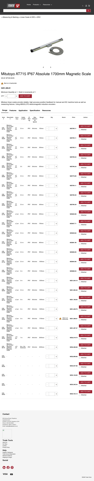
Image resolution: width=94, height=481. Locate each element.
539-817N (3, 261)
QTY (2, 96)
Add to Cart (86, 126)
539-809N (3, 204)
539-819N (3, 280)
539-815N (3, 242)
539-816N (3, 252)
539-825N (3, 328)
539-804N (3, 157)
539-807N (3, 185)
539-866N (3, 394)
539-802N (3, 138)
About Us (5, 442)
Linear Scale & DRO (27, 17)
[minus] (47, 128)
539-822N (3, 309)
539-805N (3, 166)
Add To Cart (25, 96)
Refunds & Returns (7, 455)
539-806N (3, 176)
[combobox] (44, 10)
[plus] (56, 128)
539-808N (3, 195)
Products (36, 4)
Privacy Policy (6, 447)
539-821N (3, 299)
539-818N (3, 271)
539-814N (3, 233)
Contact (4, 445)
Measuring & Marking (10, 17)
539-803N (3, 147)
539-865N (3, 384)
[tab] (4, 110)
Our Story (5, 444)
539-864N (3, 375)
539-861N (3, 347)
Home (29, 4)
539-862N (3, 356)
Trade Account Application (9, 454)
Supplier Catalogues (8, 452)
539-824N (3, 318)
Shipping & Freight (7, 457)
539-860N (3, 337)
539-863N (3, 366)
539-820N (3, 290)
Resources (46, 4)
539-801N (3, 128)
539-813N (3, 223)
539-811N (3, 214)
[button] (84, 5)
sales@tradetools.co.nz (12, 426)
